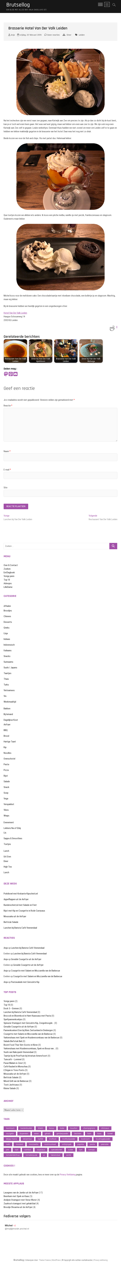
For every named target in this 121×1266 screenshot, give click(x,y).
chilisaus (105, 1128)
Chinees (7, 616)
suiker (70, 1149)
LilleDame (8, 587)
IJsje (6, 633)
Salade (7, 781)
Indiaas (7, 639)
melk (8, 1144)
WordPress (56, 1260)
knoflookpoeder (68, 1139)
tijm (80, 1149)
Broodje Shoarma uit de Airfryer (18, 1207)
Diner (69, 35)
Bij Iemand (8, 714)
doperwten (24, 1133)
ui (44, 1155)
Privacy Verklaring (68, 1174)
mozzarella (33, 1144)
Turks (6, 684)
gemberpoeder (62, 1133)
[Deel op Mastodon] (6, 374)
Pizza (6, 770)
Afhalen (7, 606)
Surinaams (8, 661)
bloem (40, 1128)
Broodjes (8, 610)
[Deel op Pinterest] (10, 374)
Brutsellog (18, 4)
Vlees (6, 810)
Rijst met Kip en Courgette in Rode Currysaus (24, 910)
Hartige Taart (10, 741)
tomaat (91, 1149)
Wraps (6, 815)
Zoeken (7, 568)
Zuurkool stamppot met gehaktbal (19, 1203)
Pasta (6, 764)
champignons (89, 1128)
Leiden (82, 35)
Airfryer (7, 724)
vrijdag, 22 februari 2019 (30, 35)
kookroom (85, 1139)
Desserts (8, 622)
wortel (68, 1155)
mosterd (19, 1144)
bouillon (73, 1128)
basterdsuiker (26, 1128)
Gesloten (77, 1133)
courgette (10, 1133)
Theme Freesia (45, 1260)
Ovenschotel (9, 758)
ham (89, 1133)
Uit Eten (7, 856)
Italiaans (8, 650)
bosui (51, 1128)
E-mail (7, 469)
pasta (92, 1144)
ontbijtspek (66, 1144)
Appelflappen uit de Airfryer (16, 899)
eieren (36, 1133)
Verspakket (9, 804)
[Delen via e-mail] (15, 374)
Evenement (9, 822)
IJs (5, 832)
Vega (6, 798)
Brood (6, 735)
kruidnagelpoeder (103, 1139)
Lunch (6, 850)
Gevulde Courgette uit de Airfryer (26, 959)
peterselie (104, 1144)
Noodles (7, 753)
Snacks (7, 656)
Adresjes (8, 583)
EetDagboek (9, 572)
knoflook (52, 1139)
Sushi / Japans (10, 667)
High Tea (8, 866)
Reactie (8, 405)
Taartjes (7, 673)
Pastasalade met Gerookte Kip (25, 982)
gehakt (47, 1133)
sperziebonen (56, 1149)
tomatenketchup (13, 1155)
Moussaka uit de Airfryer (15, 916)
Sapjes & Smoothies (13, 838)
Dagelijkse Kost (11, 720)
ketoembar (27, 1139)
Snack (6, 787)
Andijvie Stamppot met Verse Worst (20, 1199)
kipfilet (40, 1139)
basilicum (10, 1128)
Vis (5, 696)
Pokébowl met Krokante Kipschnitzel (21, 893)
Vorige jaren (9, 576)
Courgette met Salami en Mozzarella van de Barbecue (35, 970)
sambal (27, 1149)
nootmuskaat (50, 1144)
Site (5, 487)
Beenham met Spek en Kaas (16, 1196)
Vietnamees (9, 690)
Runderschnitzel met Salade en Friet (20, 905)
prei (7, 1149)
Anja (12, 35)
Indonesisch (9, 644)
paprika (80, 1144)
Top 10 (7, 579)
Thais (6, 679)
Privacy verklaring (101, 1260)
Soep (6, 792)
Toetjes (7, 844)
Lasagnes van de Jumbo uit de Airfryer (21, 1192)
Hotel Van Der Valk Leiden (15, 312)
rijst (16, 1149)
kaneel (110, 1133)
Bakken (7, 708)
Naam (7, 451)
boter (62, 1128)
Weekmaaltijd (10, 701)
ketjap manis (11, 1139)
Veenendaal (55, 1155)
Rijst (6, 775)
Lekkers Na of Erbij (12, 828)
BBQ (6, 730)
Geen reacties (53, 35)
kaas (99, 1133)
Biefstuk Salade (11, 922)
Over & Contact (11, 565)
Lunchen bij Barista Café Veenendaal (20, 927)
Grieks (6, 627)
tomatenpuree (31, 1155)
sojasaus (41, 1149)
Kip (5, 747)
